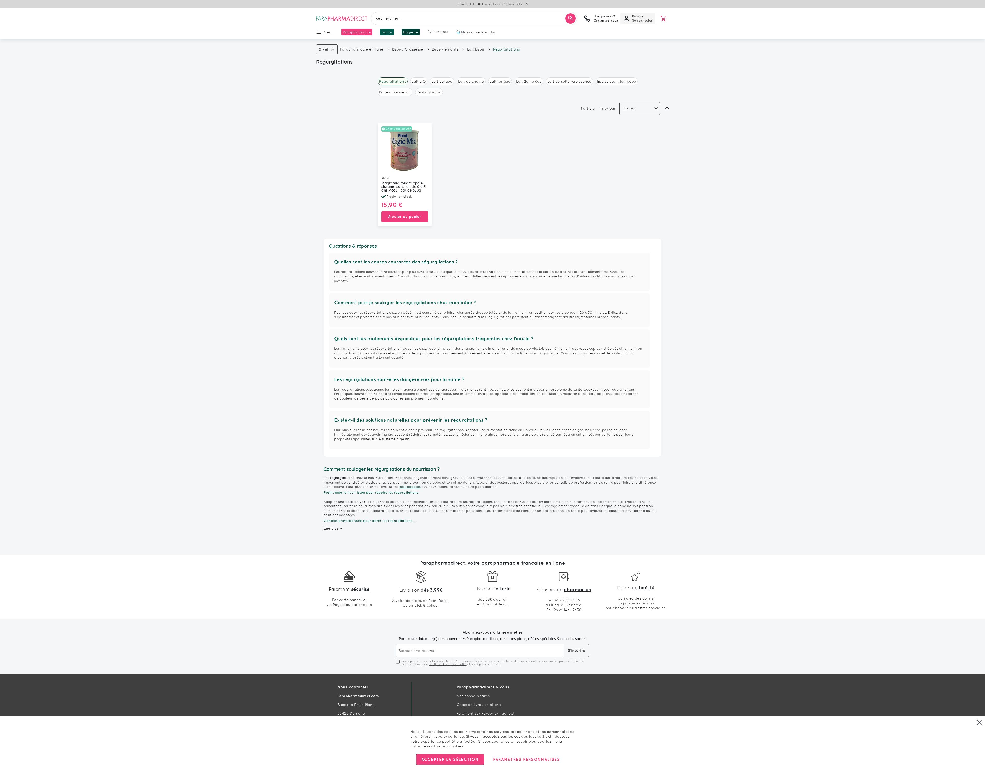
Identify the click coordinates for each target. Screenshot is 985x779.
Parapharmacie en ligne (361, 49)
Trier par (608, 108)
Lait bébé (475, 49)
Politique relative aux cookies (436, 746)
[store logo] (341, 18)
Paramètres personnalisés (526, 759)
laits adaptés (410, 487)
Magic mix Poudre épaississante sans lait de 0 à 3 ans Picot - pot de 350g (403, 187)
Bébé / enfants (445, 49)
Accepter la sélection (450, 759)
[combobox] (474, 18)
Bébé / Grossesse (407, 49)
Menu (329, 32)
